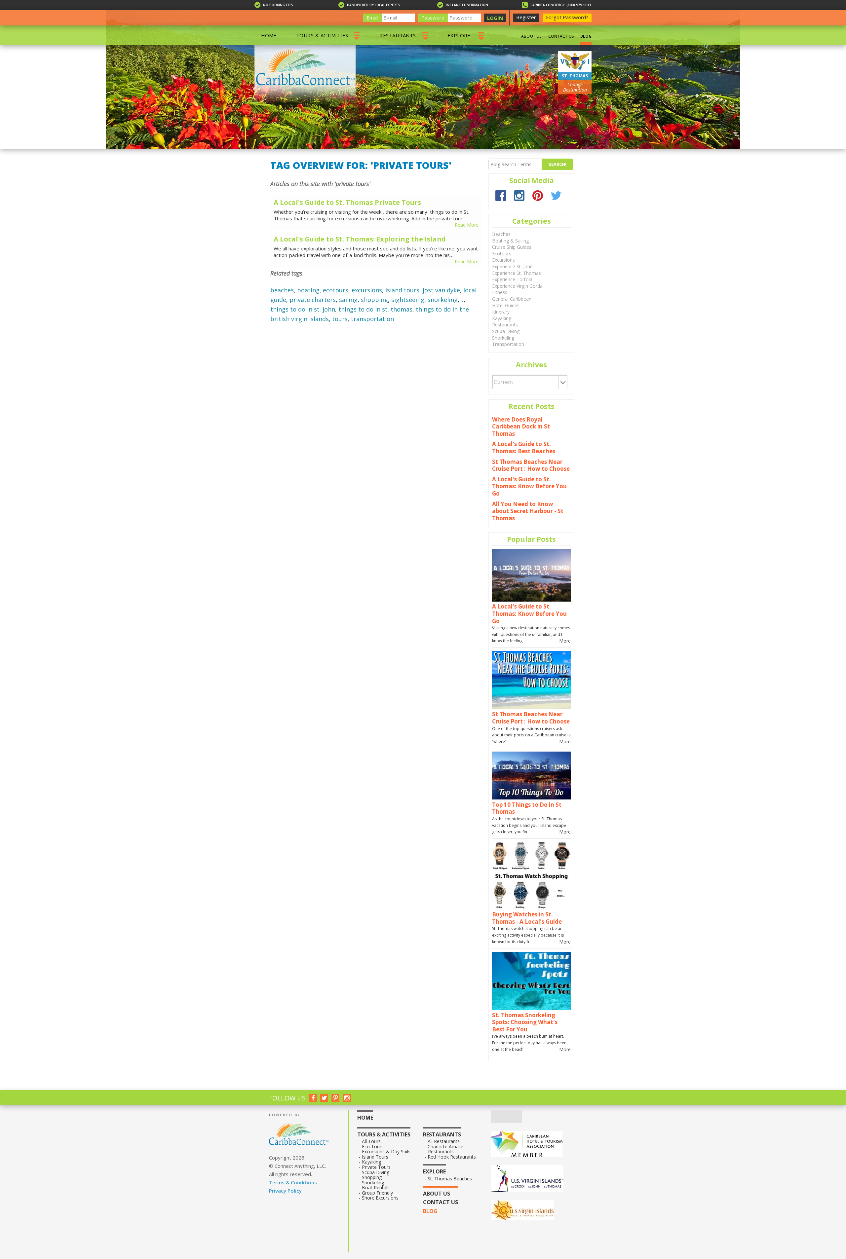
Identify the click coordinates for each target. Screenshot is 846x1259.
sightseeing (407, 300)
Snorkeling (503, 338)
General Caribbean (511, 299)
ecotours (335, 290)
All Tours (371, 1141)
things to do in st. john (302, 309)
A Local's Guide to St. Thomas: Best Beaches (523, 447)
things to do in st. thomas (375, 309)
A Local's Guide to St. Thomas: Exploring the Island (360, 239)
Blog (586, 36)
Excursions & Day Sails (386, 1151)
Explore (459, 35)
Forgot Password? (567, 17)
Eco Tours (373, 1146)
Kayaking (501, 318)
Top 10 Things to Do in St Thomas (526, 808)
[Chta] (534, 1145)
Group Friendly (377, 1193)
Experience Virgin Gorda (517, 286)
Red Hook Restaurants (452, 1157)
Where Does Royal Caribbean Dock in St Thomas (521, 426)
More (565, 641)
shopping (374, 300)
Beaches (501, 234)
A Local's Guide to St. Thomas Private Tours (347, 202)
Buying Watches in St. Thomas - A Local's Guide (527, 917)
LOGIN (495, 18)
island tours (402, 290)
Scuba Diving (505, 331)
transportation (372, 319)
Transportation (508, 344)
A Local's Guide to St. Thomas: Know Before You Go (529, 486)
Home (268, 35)
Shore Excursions (380, 1198)
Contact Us (561, 36)
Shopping (372, 1177)
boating (308, 290)
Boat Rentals (376, 1187)
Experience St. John (512, 266)
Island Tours (375, 1157)
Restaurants (397, 35)
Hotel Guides (505, 305)
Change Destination (575, 87)
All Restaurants (444, 1141)
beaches (282, 290)
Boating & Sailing (510, 241)
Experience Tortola (512, 279)
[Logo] (534, 1179)
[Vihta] (534, 1211)
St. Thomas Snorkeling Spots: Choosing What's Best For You (525, 1022)
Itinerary (501, 312)
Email (372, 17)
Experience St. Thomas (516, 273)
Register (526, 17)
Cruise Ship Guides (511, 247)
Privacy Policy (285, 1190)
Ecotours (501, 253)
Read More (467, 225)
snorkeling (443, 300)
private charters (312, 300)
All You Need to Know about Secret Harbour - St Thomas (527, 511)
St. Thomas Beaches (450, 1178)
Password (432, 17)
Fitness (499, 292)
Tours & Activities (322, 35)
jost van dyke (441, 290)
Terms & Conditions (293, 1182)
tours (340, 319)
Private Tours (376, 1167)
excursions (367, 290)
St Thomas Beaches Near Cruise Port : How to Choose (531, 465)
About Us (531, 36)
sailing (348, 300)
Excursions (503, 260)
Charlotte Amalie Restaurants (445, 1149)
